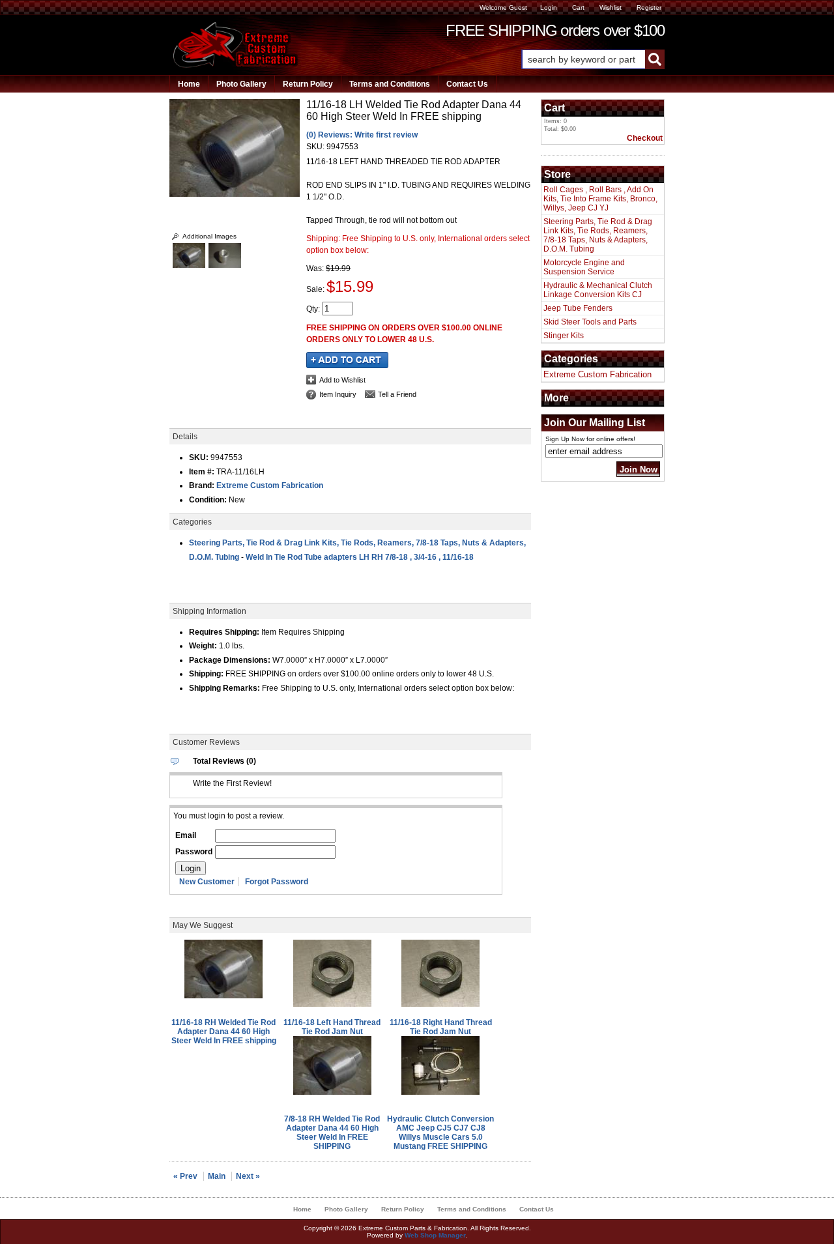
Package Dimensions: (229, 660)
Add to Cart (347, 360)
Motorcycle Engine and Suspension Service (584, 267)
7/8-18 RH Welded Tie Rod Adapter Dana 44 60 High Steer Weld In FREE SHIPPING (332, 1132)
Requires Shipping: (224, 632)
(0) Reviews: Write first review (362, 134)
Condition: (208, 499)
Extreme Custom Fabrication (269, 485)
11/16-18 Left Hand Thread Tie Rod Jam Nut (332, 1027)
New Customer (207, 881)
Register (649, 7)
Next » (248, 1176)
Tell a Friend (397, 394)
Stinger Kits (563, 335)
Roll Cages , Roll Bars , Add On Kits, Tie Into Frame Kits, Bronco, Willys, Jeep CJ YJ (600, 198)
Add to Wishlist (342, 380)
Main (216, 1176)
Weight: (203, 645)
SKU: (316, 146)
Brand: (201, 485)
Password (193, 851)
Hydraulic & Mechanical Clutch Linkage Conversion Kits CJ (597, 290)
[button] (593, 59)
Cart (578, 7)
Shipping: (206, 673)
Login (548, 7)
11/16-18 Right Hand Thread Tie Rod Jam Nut (441, 1027)
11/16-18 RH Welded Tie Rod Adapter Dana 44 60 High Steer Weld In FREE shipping (223, 1031)
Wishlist (610, 7)
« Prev (185, 1176)
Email (185, 835)
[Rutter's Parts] (236, 65)
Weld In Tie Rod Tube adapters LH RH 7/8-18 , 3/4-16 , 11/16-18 (360, 557)
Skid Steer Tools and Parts (590, 321)
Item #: (202, 471)
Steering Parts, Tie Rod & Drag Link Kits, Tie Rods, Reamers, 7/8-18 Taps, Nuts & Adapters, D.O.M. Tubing (597, 235)
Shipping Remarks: (224, 688)
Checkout (645, 138)
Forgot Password (276, 881)
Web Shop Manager (435, 1235)
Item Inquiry (337, 394)
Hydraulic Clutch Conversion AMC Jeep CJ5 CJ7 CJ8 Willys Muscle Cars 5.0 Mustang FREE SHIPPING (440, 1132)
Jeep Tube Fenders (577, 308)
